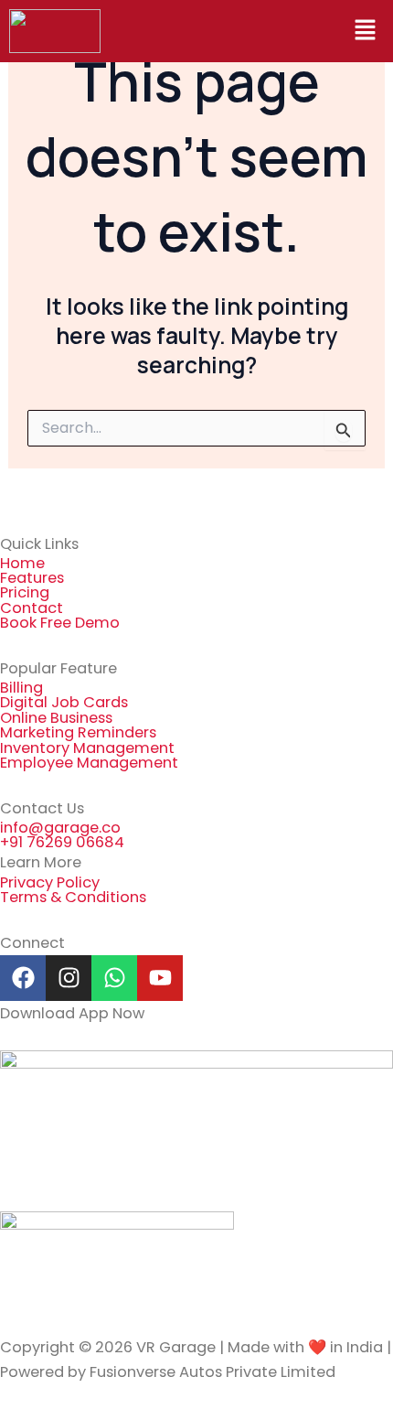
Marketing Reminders (78, 732)
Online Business (56, 717)
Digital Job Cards (64, 702)
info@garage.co (60, 827)
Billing (21, 687)
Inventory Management (87, 747)
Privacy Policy (50, 882)
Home (22, 563)
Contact (31, 607)
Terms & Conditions (73, 897)
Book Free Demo (60, 622)
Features (32, 577)
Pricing (24, 592)
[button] (365, 31)
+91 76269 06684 (62, 842)
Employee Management (89, 762)
